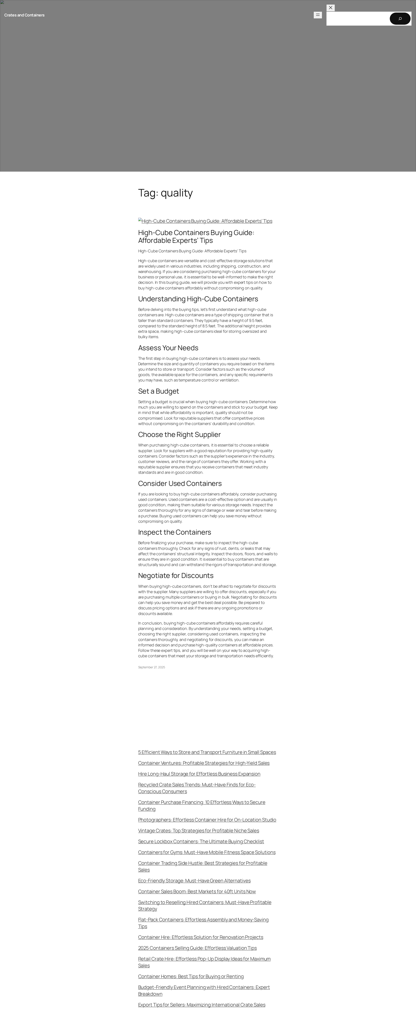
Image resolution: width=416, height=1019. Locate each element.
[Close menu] (330, 7)
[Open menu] (318, 15)
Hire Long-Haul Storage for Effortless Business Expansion (199, 774)
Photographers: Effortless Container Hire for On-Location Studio (207, 819)
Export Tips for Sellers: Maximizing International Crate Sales (201, 1004)
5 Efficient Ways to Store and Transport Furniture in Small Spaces (207, 752)
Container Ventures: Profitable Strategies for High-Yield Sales (204, 763)
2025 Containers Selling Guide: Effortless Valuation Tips (197, 948)
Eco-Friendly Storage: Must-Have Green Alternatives (194, 880)
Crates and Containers (24, 15)
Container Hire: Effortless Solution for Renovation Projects (200, 937)
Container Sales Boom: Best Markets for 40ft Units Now (197, 891)
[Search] (400, 19)
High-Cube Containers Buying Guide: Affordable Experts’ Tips (196, 236)
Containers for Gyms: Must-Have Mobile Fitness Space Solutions (207, 852)
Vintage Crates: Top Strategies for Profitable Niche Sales (198, 830)
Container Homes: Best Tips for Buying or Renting (191, 976)
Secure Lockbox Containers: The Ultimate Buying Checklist (201, 841)
